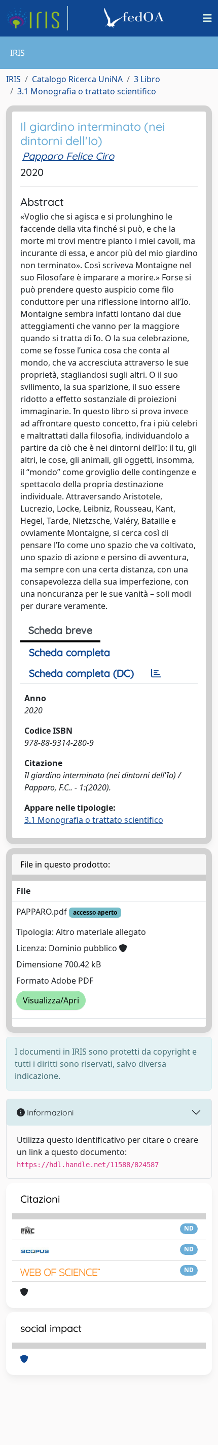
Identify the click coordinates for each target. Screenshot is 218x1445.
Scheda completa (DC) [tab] (81, 673)
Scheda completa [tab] (69, 652)
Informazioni (49, 1112)
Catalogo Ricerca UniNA (77, 79)
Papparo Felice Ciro (68, 156)
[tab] (156, 673)
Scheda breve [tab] (60, 630)
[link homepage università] (135, 18)
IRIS (13, 79)
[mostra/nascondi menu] (207, 18)
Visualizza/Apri (51, 1000)
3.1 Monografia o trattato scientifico (86, 91)
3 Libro (147, 79)
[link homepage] (37, 18)
